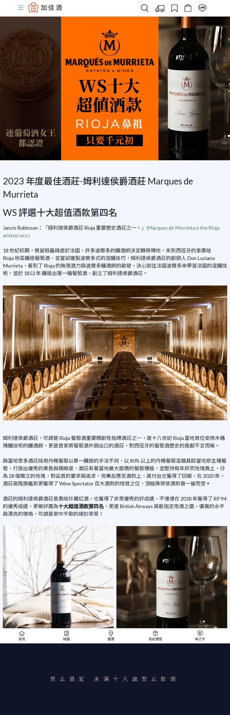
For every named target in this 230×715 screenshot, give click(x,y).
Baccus (45, 7)
